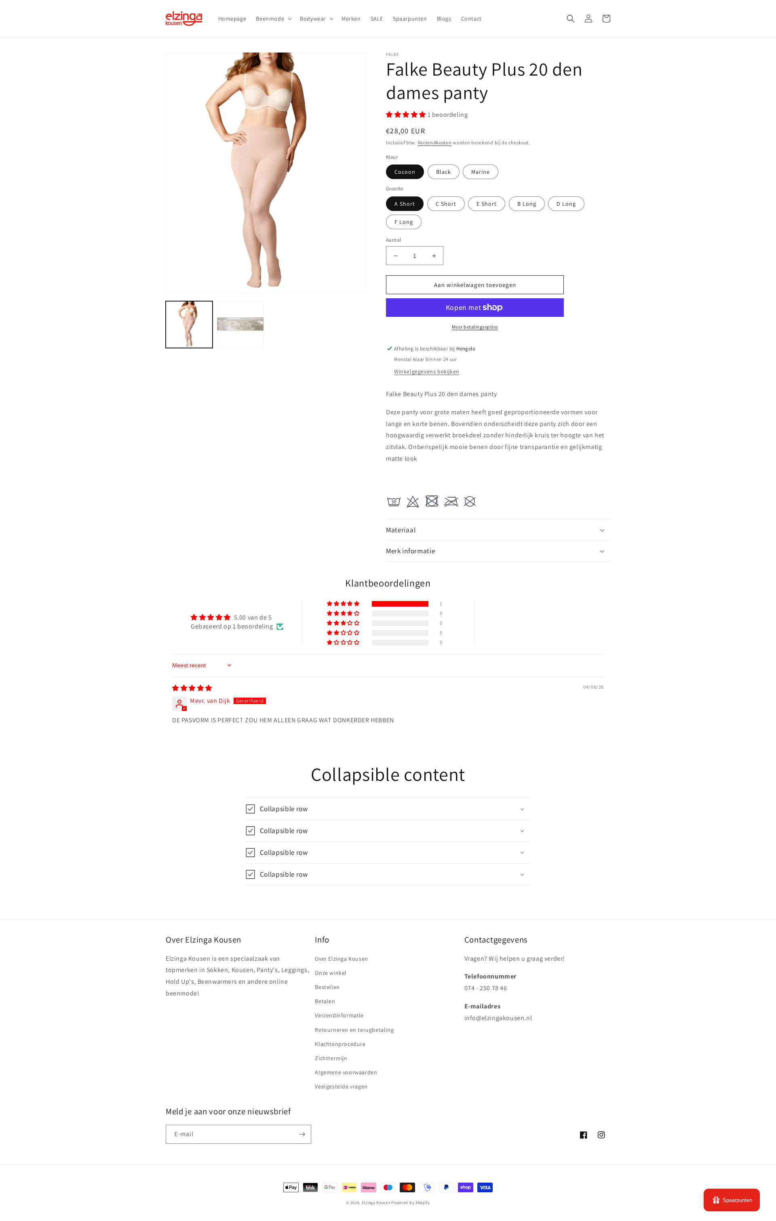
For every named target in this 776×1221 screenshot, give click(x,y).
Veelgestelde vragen (341, 1086)
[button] (273, 18)
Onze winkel (331, 972)
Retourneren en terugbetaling (354, 1029)
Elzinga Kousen (376, 1202)
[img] (192, 688)
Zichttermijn (331, 1058)
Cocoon (404, 171)
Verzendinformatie (339, 1015)
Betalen (325, 1001)
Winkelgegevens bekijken (427, 371)
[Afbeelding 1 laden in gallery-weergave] (189, 324)
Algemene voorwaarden (346, 1072)
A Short (404, 203)
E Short (487, 203)
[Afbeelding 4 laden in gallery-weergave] (240, 324)
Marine (480, 171)
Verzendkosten (435, 142)
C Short (446, 203)
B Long (526, 203)
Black (443, 171)
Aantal (393, 239)
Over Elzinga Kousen (341, 958)
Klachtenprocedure (340, 1044)
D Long (566, 203)
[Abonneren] (302, 1134)
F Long (403, 222)
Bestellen (327, 987)
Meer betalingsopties (475, 327)
